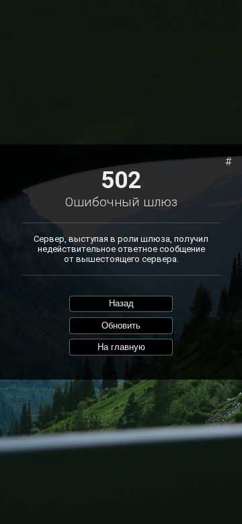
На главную (121, 347)
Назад (121, 304)
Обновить (121, 325)
